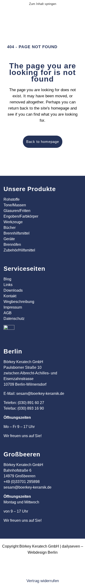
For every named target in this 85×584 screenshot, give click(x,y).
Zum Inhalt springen (42, 4)
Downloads (13, 290)
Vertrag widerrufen (42, 581)
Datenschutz (14, 319)
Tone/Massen (15, 205)
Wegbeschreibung (19, 302)
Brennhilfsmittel (17, 233)
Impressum (13, 307)
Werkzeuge (13, 222)
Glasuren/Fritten (17, 211)
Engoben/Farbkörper (21, 216)
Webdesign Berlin (43, 552)
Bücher (10, 228)
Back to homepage (42, 142)
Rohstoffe (12, 199)
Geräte (9, 239)
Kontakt (10, 296)
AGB (8, 313)
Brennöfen (12, 245)
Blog (7, 279)
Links (8, 285)
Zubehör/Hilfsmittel (19, 250)
